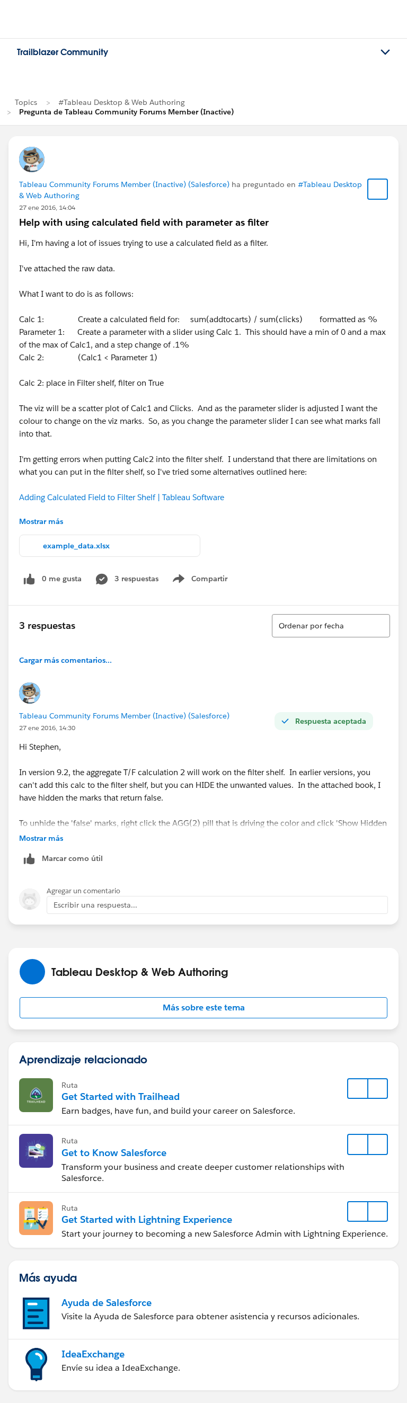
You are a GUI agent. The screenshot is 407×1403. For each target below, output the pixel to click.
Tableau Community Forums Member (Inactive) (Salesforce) (124, 184)
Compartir (206, 581)
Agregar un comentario (83, 890)
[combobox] (331, 625)
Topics (26, 102)
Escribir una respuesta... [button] (95, 905)
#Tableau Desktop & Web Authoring (121, 102)
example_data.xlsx (76, 545)
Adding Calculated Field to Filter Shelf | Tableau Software (121, 497)
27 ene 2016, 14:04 (47, 207)
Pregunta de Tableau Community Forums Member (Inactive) (126, 112)
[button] (203, 1007)
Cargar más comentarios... (65, 660)
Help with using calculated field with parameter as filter (144, 222)
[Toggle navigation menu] (385, 52)
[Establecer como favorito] (377, 189)
